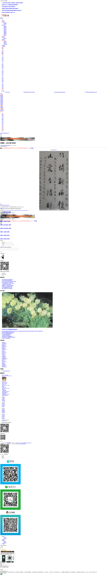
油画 (3, 360)
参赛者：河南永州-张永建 (4, 238)
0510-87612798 (4, 420)
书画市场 (5, 33)
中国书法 (4, 349)
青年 (2, 64)
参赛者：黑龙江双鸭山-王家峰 (5, 228)
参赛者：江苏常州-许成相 (4, 231)
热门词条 (3, 404)
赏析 (2, 115)
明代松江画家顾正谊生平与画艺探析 (7, 282)
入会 (2, 68)
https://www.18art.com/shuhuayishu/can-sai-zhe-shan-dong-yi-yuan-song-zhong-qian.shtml (16, 210)
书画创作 (5, 34)
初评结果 (4, 364)
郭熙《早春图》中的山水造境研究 (7, 288)
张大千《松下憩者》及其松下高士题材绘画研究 (9, 281)
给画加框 (3, 543)
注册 (2, 18)
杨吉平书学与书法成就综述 (6, 338)
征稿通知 (4, 365)
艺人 (2, 124)
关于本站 (3, 415)
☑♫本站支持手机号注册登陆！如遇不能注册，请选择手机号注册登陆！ (12, 2)
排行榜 (3, 406)
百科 (2, 72)
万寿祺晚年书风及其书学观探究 (6, 284)
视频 (2, 121)
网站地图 (3, 418)
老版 (2, 55)
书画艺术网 (2, 145)
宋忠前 (3, 205)
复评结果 (4, 363)
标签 (2, 50)
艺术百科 (3, 405)
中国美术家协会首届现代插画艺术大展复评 (8, 332)
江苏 (2, 63)
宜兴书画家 (5, 44)
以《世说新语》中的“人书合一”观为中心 (8, 283)
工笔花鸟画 (4, 361)
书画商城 (3, 39)
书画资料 (3, 37)
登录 (1, 18)
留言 (2, 47)
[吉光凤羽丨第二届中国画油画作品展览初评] (27, 327)
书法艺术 (4, 352)
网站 (2, 81)
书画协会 (1, 94)
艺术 (2, 71)
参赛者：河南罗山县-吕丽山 (5, 221)
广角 (2, 116)
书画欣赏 (3, 410)
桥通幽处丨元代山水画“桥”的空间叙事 (7, 285)
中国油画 (4, 348)
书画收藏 (5, 32)
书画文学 (5, 30)
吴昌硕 (3, 347)
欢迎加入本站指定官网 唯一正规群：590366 (8, 12)
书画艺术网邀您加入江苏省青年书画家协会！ (9, 6)
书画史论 (5, 35)
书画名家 (5, 42)
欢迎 (2, 67)
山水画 (4, 355)
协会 (2, 66)
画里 (2, 114)
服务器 (5, 541)
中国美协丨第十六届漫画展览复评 (7, 286)
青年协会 (3, 403)
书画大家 (5, 41)
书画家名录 (3, 40)
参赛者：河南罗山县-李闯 (4, 235)
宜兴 (2, 125)
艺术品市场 (3, 46)
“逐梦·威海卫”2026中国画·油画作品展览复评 (8, 337)
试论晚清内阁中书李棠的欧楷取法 (7, 336)
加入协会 (5, 538)
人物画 (4, 354)
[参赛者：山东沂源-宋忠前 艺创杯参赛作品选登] (54, 210)
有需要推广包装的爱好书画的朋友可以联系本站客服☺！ (10, 8)
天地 (2, 118)
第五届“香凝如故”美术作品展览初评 (7, 279)
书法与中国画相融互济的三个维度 (7, 287)
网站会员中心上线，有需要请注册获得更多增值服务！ (10, 4)
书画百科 (3, 36)
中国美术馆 (4, 346)
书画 (2, 65)
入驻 (2, 74)
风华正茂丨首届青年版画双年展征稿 (7, 333)
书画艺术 (5, 31)
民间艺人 (5, 43)
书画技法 (3, 45)
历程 (2, 54)
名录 (2, 113)
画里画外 (1, 95)
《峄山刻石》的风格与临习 (6, 335)
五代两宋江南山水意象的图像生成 (7, 280)
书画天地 (5, 29)
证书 (2, 130)
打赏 (1, 204)
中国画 (4, 351)
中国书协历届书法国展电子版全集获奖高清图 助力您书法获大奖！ (12, 10)
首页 (1, 93)
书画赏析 (1, 96)
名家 (2, 123)
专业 (2, 79)
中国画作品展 (5, 358)
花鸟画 (3, 353)
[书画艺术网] (10, 16)
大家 (2, 122)
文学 (2, 120)
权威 (2, 80)
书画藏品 (1, 107)
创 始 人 (3, 417)
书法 (3, 350)
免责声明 (3, 416)
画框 (2, 52)
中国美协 (4, 342)
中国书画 (4, 357)
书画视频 (5, 38)
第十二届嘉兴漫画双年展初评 (6, 334)
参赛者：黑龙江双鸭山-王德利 (5, 224)
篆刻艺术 (4, 345)
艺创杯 (5, 205)
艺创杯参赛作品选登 (5, 133)
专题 (2, 51)
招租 (2, 129)
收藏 (2, 119)
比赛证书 (5, 537)
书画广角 (5, 28)
